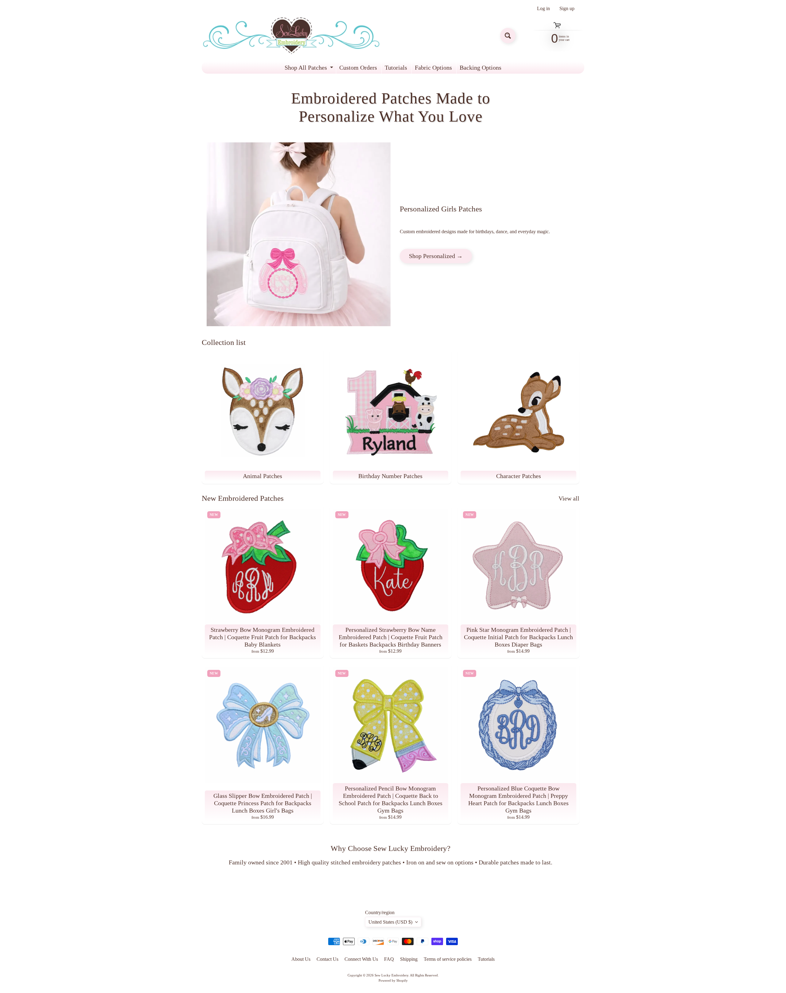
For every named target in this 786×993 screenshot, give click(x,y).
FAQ (389, 959)
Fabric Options (433, 67)
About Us (300, 959)
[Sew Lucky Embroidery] (291, 35)
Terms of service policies (448, 959)
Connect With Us (361, 959)
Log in (543, 8)
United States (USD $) (390, 922)
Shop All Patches (310, 69)
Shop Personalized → (436, 256)
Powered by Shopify (393, 980)
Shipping (409, 959)
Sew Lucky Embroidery (391, 975)
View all (568, 498)
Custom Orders (358, 67)
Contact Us (327, 959)
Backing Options (480, 67)
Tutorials (396, 67)
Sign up (566, 8)
